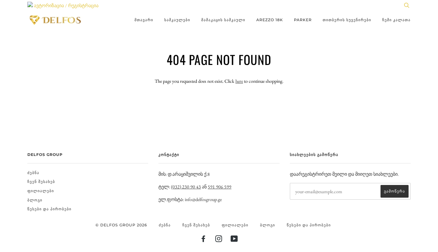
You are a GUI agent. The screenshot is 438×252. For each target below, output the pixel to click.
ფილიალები (40, 190)
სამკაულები (177, 19)
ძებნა (33, 172)
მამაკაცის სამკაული (223, 19)
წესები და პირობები (49, 209)
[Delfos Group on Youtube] (234, 240)
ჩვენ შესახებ (41, 181)
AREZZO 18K (269, 19)
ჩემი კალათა (396, 19)
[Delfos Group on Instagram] (218, 240)
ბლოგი (34, 200)
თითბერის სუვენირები (347, 19)
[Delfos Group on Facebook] (203, 240)
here (239, 81)
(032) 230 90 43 (186, 187)
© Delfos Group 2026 (121, 225)
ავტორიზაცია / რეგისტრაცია (66, 5)
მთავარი (143, 19)
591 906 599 (219, 187)
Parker (303, 19)
